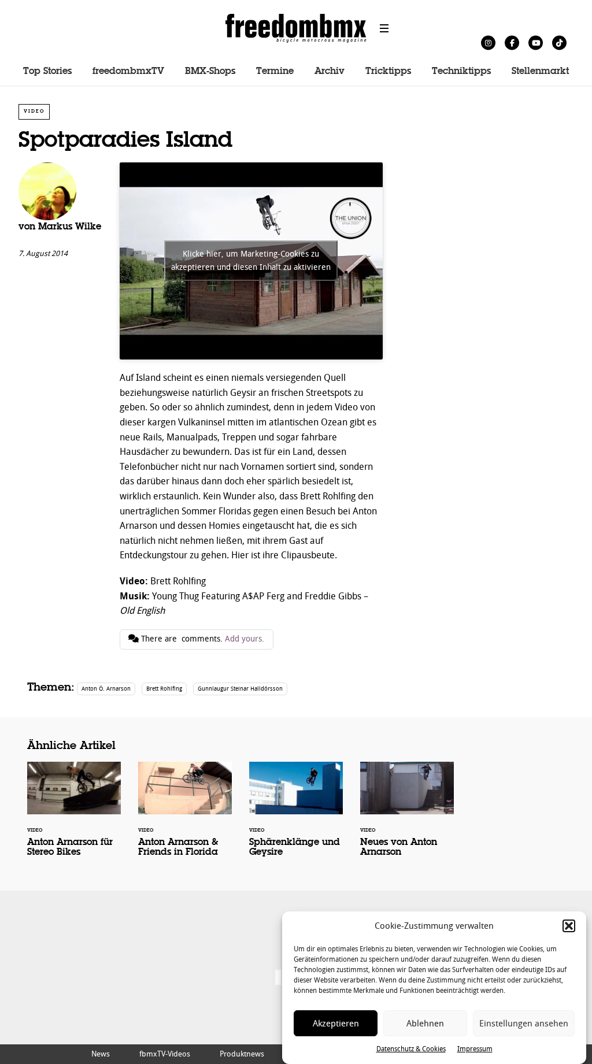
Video (34, 111)
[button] (569, 926)
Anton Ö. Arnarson (106, 688)
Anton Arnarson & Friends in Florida (185, 817)
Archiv (329, 71)
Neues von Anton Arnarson (407, 817)
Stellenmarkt (540, 71)
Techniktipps (461, 71)
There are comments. (201, 639)
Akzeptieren (336, 1023)
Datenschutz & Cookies (411, 1049)
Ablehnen (425, 1023)
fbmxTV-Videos (164, 1054)
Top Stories (47, 71)
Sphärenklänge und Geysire (296, 817)
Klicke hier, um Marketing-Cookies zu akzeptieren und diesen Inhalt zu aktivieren (251, 260)
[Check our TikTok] (559, 42)
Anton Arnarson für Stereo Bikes (74, 817)
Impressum (475, 1049)
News (100, 1054)
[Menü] (384, 28)
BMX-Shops (210, 71)
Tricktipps (388, 71)
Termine (275, 71)
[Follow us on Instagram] (488, 42)
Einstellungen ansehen (523, 1023)
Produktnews (242, 1054)
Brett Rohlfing (164, 688)
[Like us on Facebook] (512, 42)
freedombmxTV (128, 71)
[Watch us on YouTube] (535, 42)
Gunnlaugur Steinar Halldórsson (240, 688)
